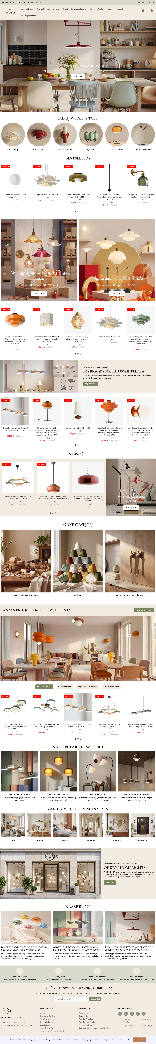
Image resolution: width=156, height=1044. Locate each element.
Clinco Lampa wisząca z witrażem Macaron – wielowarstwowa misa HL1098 (88, 498)
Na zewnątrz (143, 840)
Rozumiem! (140, 1040)
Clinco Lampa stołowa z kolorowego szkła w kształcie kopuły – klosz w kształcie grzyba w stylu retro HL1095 (46, 431)
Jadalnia (39, 840)
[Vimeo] (143, 1014)
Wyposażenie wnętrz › (26, 595)
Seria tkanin (97, 794)
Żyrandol (91, 149)
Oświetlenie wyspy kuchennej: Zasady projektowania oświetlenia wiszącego (76, 949)
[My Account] (137, 12)
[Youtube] (138, 1014)
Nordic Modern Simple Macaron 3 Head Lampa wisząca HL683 (140, 725)
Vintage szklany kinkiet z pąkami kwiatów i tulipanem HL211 (141, 196)
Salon (13, 840)
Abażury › (78, 595)
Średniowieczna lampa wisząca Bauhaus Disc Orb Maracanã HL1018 (53, 497)
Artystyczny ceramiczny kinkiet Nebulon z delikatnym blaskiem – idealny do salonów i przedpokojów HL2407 (140, 431)
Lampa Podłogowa (143, 149)
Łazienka (117, 840)
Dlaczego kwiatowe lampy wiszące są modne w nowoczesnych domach (24, 949)
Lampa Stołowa (117, 149)
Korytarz (91, 840)
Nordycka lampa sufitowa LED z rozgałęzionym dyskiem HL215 (46, 725)
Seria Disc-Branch (19, 794)
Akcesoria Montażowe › (130, 595)
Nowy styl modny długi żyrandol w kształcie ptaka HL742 (15, 429)
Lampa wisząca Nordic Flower (46, 195)
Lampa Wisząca (13, 149)
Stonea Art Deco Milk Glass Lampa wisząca (15, 196)
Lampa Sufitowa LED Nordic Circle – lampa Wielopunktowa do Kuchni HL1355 (15, 726)
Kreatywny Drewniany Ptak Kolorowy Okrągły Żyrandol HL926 (18, 497)
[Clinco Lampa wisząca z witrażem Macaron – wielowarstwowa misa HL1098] (88, 477)
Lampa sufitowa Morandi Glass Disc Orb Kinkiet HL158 (78, 196)
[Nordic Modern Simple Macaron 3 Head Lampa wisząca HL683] (141, 707)
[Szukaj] (131, 12)
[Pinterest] (132, 1014)
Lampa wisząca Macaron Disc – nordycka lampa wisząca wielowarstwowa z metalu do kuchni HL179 (140, 340)
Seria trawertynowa (136, 794)
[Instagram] (126, 1014)
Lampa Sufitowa (39, 149)
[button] (2, 66)
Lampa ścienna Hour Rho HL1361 (78, 428)
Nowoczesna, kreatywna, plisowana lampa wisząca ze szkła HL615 (78, 339)
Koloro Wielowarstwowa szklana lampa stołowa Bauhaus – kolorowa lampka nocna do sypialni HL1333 (109, 431)
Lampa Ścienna (65, 149)
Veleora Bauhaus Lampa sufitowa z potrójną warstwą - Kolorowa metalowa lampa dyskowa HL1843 (15, 340)
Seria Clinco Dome (58, 794)
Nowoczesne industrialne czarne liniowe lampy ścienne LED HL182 (109, 197)
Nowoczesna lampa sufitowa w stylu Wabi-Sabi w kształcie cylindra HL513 (46, 339)
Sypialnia (65, 840)
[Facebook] (120, 1014)
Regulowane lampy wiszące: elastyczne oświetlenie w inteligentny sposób (129, 949)
